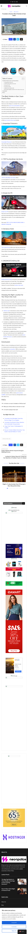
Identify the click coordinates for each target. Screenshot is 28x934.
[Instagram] (14, 1)
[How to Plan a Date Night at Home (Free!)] (22, 891)
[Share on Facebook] (14, 39)
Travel (11, 11)
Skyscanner (16, 11)
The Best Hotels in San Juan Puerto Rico (10, 80)
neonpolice (12, 349)
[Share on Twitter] (17, 39)
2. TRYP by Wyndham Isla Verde (10, 83)
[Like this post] (11, 39)
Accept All (14, 922)
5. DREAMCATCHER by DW (9, 88)
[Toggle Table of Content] (22, 78)
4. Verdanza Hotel (7, 86)
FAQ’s (3, 92)
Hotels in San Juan (6, 438)
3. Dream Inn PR (7, 85)
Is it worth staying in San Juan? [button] (11, 409)
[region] (14, 921)
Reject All (14, 930)
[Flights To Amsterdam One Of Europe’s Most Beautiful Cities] (14, 474)
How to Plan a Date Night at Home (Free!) (8, 889)
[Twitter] (12, 1)
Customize (14, 926)
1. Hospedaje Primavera (8, 82)
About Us (3, 901)
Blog (2, 905)
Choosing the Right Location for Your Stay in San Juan (14, 89)
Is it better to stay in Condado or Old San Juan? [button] (15, 403)
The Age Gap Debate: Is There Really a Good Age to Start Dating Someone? (8, 882)
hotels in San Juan (19, 285)
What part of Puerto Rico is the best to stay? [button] (14, 406)
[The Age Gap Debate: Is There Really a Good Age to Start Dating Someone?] (22, 882)
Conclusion (4, 91)
